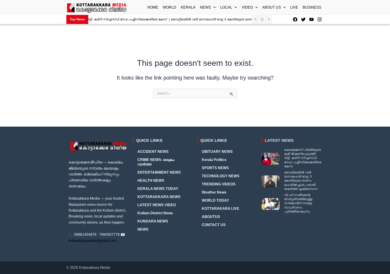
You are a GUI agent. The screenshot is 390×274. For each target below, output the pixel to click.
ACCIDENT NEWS (153, 152)
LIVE (294, 7)
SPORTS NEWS (215, 168)
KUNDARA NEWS (152, 221)
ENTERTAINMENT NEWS (159, 172)
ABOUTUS (211, 217)
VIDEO (247, 7)
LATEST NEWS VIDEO (156, 205)
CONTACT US (214, 225)
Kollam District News (155, 213)
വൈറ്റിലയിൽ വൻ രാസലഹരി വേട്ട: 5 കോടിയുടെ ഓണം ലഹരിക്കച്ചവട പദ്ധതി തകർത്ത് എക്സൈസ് (244, 19)
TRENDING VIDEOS (219, 184)
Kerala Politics (214, 160)
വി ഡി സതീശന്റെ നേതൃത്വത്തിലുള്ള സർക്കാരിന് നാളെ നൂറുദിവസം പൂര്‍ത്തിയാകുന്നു (298, 203)
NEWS (205, 7)
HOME (152, 7)
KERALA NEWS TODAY (157, 189)
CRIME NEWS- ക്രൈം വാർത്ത (155, 162)
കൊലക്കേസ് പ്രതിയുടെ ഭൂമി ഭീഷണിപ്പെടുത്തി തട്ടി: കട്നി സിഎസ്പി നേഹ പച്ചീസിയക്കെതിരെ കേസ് (89, 19)
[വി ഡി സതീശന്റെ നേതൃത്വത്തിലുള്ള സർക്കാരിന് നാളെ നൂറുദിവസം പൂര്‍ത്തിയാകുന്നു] (271, 204)
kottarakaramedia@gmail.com (92, 241)
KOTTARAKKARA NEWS (159, 197)
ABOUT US (271, 7)
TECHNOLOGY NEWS (220, 176)
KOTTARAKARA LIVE (220, 208)
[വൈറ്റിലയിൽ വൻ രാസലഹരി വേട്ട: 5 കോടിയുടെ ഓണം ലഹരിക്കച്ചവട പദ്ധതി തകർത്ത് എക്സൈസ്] (271, 181)
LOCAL (226, 7)
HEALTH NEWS (150, 180)
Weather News (214, 192)
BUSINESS (312, 7)
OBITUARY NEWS (217, 152)
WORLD (169, 7)
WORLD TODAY (215, 200)
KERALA (188, 7)
